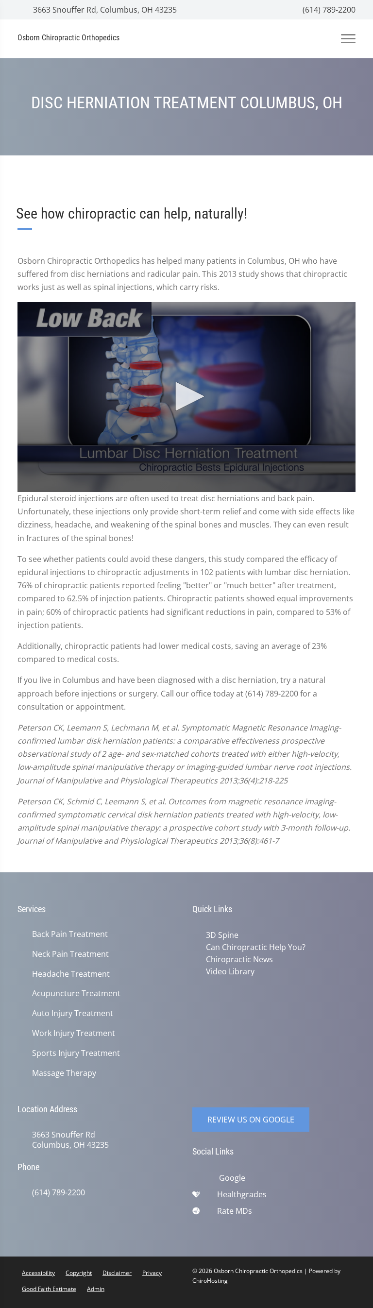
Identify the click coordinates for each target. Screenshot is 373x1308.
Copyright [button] (79, 1273)
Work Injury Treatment (73, 1033)
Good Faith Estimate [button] (49, 1289)
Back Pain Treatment (70, 934)
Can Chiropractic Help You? (255, 947)
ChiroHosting (210, 1280)
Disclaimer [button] (117, 1273)
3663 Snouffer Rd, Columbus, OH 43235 (104, 9)
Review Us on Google (250, 1119)
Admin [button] (95, 1289)
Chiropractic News (239, 959)
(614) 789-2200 (328, 9)
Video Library (230, 971)
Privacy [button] (152, 1273)
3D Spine (222, 935)
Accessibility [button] (38, 1273)
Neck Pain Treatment (70, 954)
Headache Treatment (71, 974)
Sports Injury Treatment (76, 1053)
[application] (186, 397)
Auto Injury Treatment (72, 1013)
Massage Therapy (64, 1073)
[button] (186, 396)
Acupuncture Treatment (76, 993)
